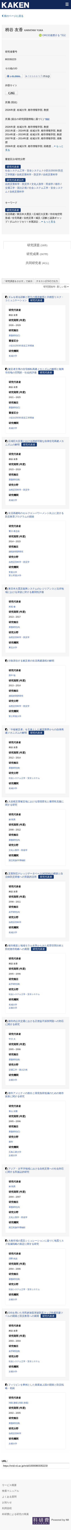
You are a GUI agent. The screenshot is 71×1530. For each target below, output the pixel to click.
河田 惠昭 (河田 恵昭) (18, 1403)
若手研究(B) (14, 984)
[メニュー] (66, 4)
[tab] (37, 245)
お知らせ (7, 1502)
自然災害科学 (50, 174)
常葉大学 (13, 572)
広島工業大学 (15, 1152)
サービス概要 (9, 1485)
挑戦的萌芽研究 (16, 551)
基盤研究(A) (14, 627)
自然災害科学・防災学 (29, 174)
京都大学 (13, 1008)
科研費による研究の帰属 (15, 1514)
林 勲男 (12, 819)
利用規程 (7, 1508)
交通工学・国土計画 (16, 187)
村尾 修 (12, 607)
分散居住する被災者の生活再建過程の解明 (31, 660)
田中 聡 (12, 675)
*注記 (63, 35)
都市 (57, 184)
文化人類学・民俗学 (42, 184)
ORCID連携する (51, 35)
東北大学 (13, 647)
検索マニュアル (10, 1490)
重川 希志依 (14, 531)
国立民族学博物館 (17, 860)
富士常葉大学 (15, 575)
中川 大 (12, 1039)
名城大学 (13, 356)
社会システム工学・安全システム (23, 170)
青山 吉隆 (13, 1111)
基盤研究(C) (14, 335)
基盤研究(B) (14, 479)
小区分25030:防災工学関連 (21, 345)
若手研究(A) (14, 912)
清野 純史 (13, 1258)
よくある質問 (9, 1496)
